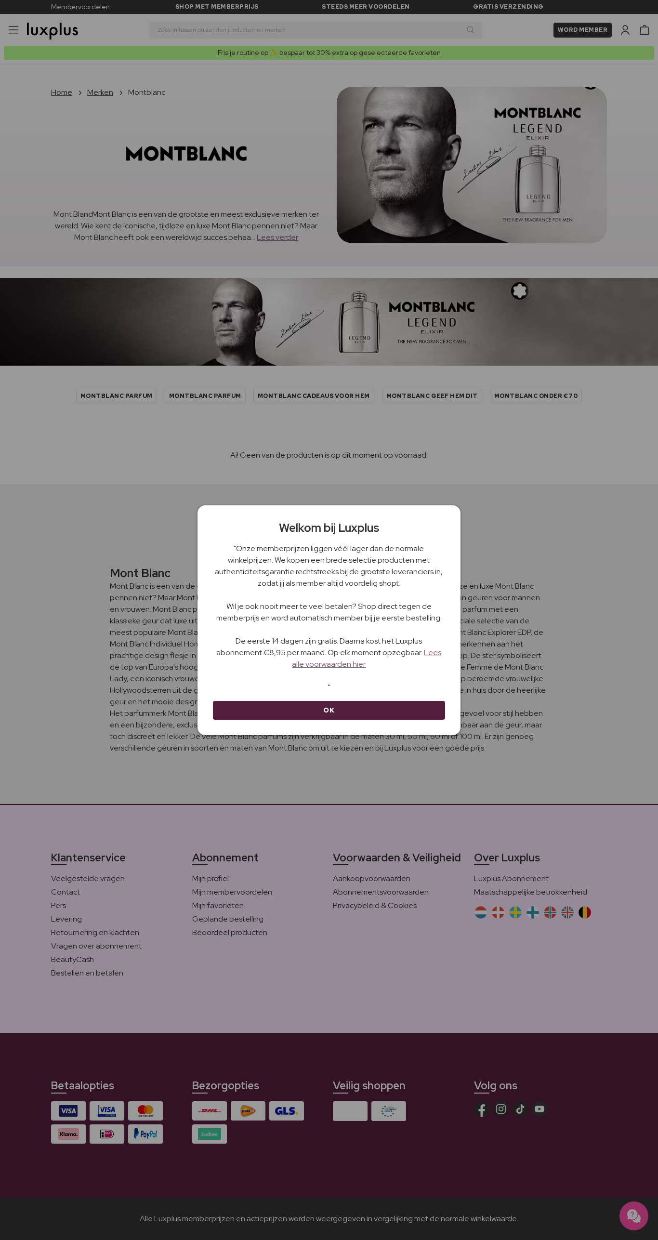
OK (328, 710)
